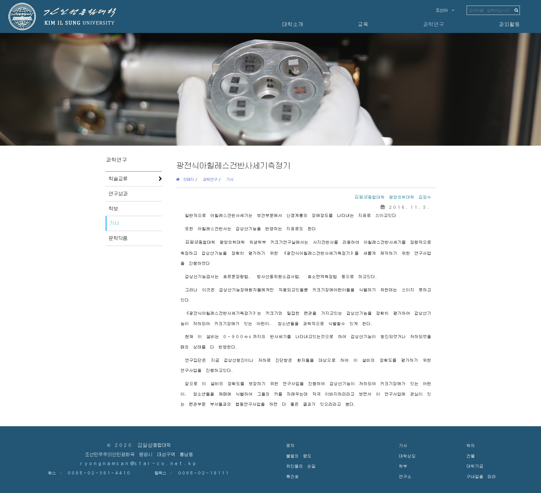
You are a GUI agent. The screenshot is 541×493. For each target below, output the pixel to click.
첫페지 (186, 179)
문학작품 (118, 238)
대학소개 (292, 24)
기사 (114, 223)
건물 (470, 456)
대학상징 (407, 456)
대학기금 (474, 466)
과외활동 (509, 24)
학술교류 (118, 178)
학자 (470, 445)
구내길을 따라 (481, 476)
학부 (403, 466)
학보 (113, 208)
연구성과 (118, 193)
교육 (363, 24)
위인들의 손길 (301, 466)
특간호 (292, 476)
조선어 (444, 10)
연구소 (405, 476)
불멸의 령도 (298, 456)
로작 (290, 445)
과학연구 (433, 24)
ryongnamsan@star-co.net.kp (139, 463)
